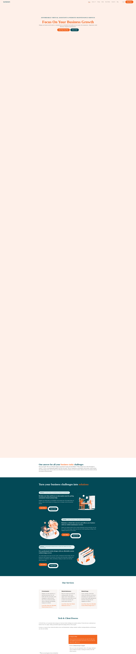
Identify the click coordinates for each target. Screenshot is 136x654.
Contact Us (113, 1)
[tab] (83, 639)
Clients (102, 1)
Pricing (99, 1)
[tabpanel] (53, 653)
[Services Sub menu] (95, 1)
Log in (123, 1)
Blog (117, 1)
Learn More (43, 508)
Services (93, 1)
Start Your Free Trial (63, 29)
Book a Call (74, 29)
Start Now (129, 2)
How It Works (107, 1)
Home (89, 1)
